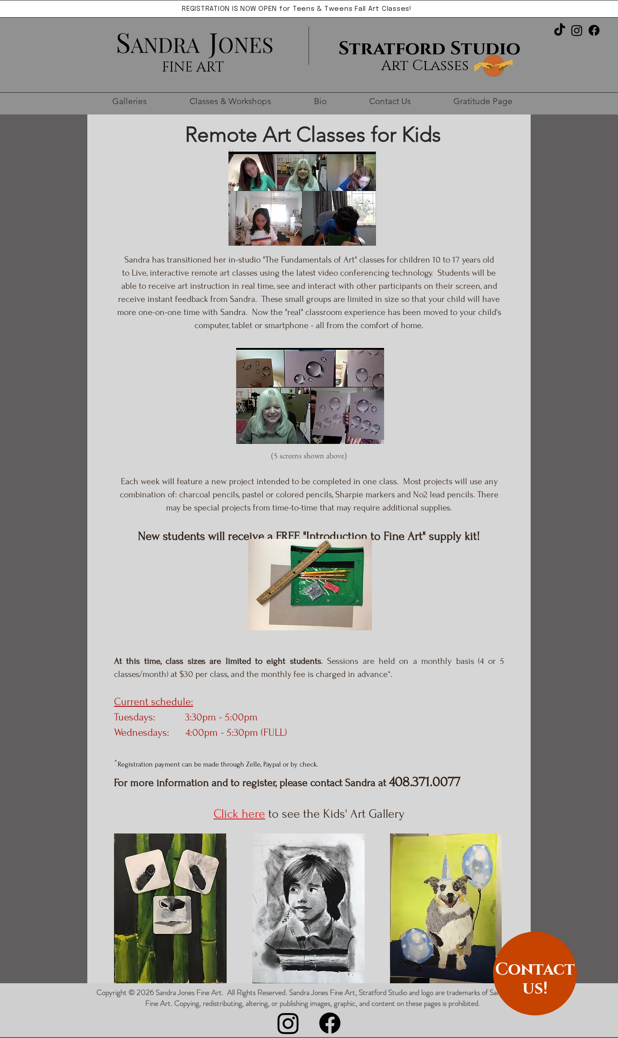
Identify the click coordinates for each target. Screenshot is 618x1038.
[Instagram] (577, 30)
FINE (179, 67)
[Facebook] (594, 30)
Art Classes (425, 66)
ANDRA (165, 44)
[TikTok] (559, 30)
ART (210, 67)
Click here (239, 814)
